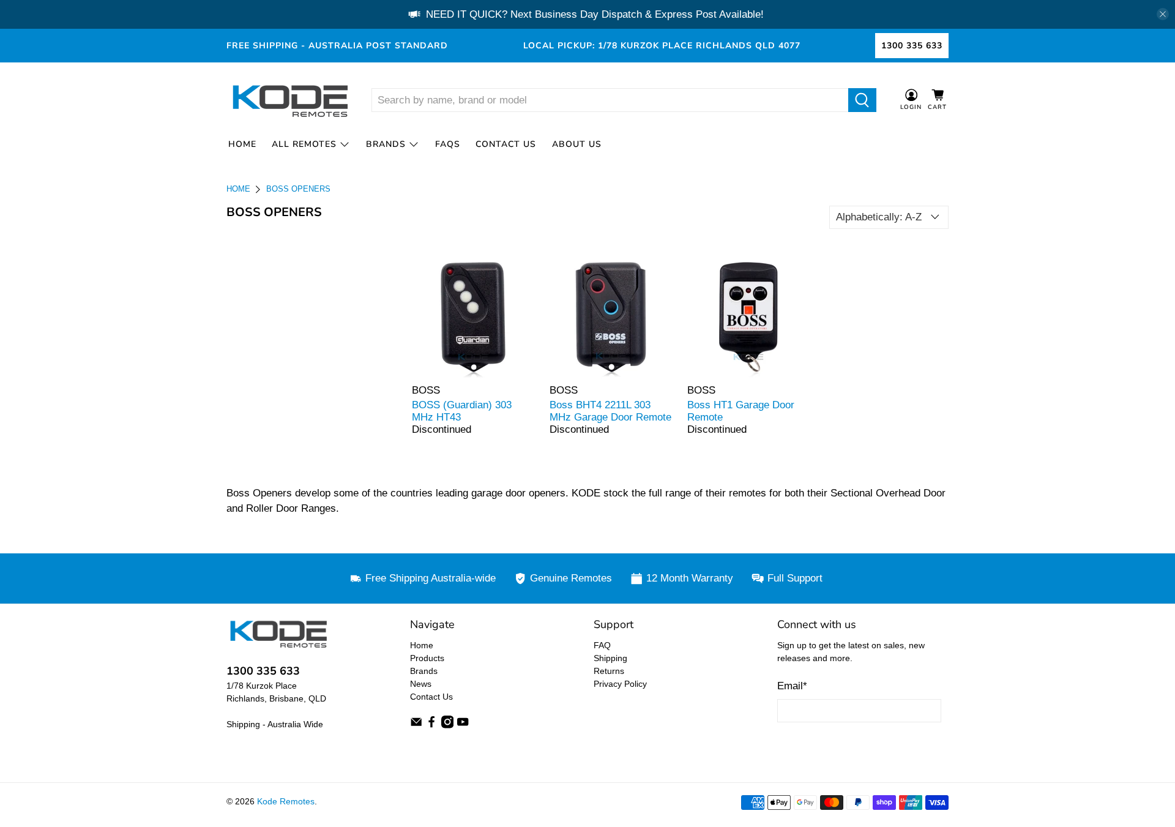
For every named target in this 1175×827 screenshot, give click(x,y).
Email (792, 686)
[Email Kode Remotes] (416, 725)
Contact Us (506, 144)
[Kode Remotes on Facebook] (431, 725)
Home (242, 144)
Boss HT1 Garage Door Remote (740, 411)
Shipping (610, 658)
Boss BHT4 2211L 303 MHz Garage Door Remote (610, 411)
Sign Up (859, 746)
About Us (577, 144)
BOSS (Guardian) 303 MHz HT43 (462, 411)
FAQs (447, 144)
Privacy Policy (620, 684)
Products (427, 658)
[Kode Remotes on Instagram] (447, 725)
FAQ (602, 645)
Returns (609, 671)
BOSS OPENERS (298, 189)
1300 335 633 (911, 45)
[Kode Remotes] (289, 100)
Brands (386, 144)
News (420, 684)
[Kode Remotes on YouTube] (463, 725)
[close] (1163, 14)
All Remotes (304, 144)
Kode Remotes (286, 801)
